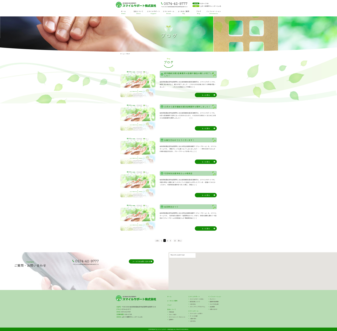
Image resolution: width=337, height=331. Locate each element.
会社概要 (212, 307)
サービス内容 (194, 316)
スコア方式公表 (214, 304)
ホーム (123, 12)
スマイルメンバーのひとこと (177, 317)
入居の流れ (193, 318)
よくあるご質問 (183, 12)
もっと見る (206, 95)
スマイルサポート (153, 12)
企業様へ (171, 319)
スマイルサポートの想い (197, 299)
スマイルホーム (168, 12)
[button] (141, 261)
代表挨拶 (171, 312)
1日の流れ (193, 304)
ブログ (198, 12)
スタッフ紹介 (172, 314)
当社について (138, 12)
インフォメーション (213, 12)
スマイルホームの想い (196, 313)
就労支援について (195, 301)
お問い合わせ (213, 309)
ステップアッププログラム (197, 307)
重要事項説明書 (214, 301)
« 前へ (157, 240)
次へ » (179, 240)
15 (175, 240)
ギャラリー (213, 299)
